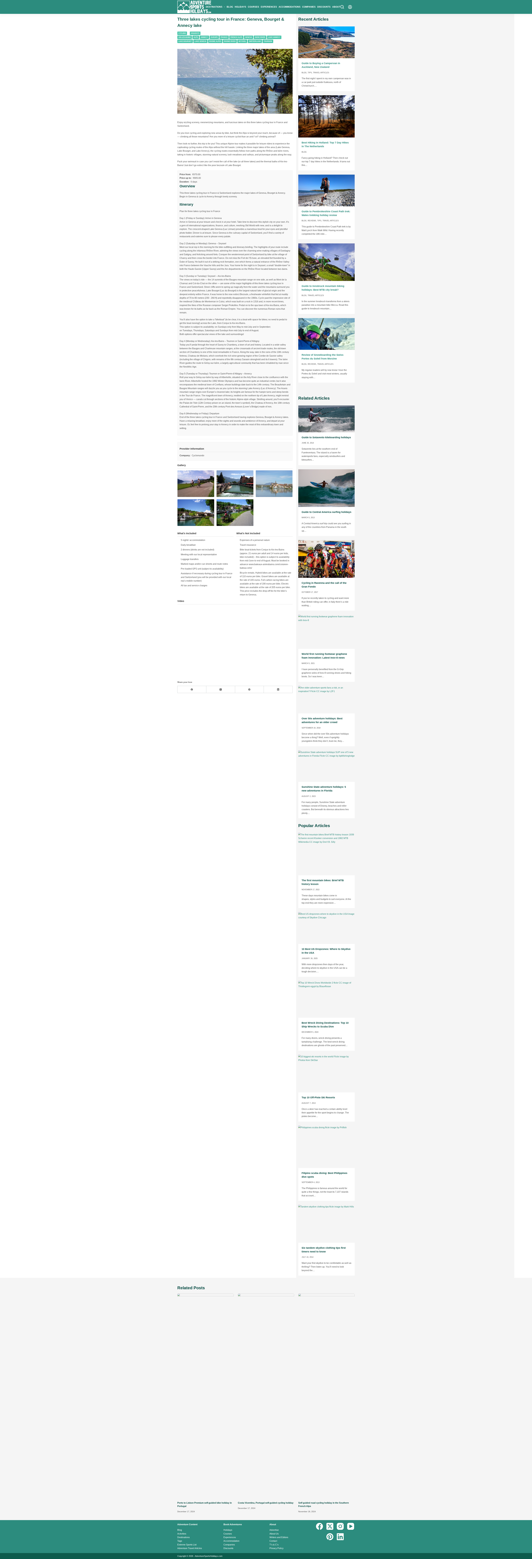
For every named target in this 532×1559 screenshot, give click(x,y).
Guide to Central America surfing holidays (326, 512)
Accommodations (289, 7)
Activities (195, 7)
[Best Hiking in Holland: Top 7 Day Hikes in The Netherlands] (326, 116)
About (336, 7)
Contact (273, 1541)
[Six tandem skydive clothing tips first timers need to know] (326, 1224)
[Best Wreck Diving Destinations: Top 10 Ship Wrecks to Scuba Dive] (326, 999)
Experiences (269, 7)
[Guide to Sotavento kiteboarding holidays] (326, 418)
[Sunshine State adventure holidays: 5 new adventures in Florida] (326, 766)
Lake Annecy (274, 37)
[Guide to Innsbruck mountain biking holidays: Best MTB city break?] (326, 262)
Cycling (182, 33)
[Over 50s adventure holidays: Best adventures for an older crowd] (326, 699)
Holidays (240, 7)
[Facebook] (191, 689)
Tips (310, 73)
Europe (214, 37)
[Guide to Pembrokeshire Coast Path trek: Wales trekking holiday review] (326, 190)
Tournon (268, 41)
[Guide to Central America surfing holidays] (326, 488)
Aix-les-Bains (184, 37)
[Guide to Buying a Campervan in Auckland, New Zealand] (326, 42)
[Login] (350, 7)
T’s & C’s (273, 1544)
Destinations (214, 7)
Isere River (260, 37)
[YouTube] (350, 1526)
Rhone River (230, 41)
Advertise (274, 1530)
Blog (230, 7)
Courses (253, 7)
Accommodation (231, 1541)
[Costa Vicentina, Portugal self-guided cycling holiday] (266, 1397)
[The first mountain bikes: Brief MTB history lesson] (326, 854)
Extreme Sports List (186, 1544)
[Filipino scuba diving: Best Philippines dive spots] (326, 1147)
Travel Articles (321, 73)
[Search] (342, 7)
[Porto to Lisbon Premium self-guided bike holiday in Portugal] (205, 1397)
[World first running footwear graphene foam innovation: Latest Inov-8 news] (326, 632)
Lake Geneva (200, 41)
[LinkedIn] (278, 689)
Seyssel (242, 41)
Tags (179, 1541)
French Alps (236, 37)
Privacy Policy (276, 1548)
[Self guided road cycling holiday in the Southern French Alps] (326, 1397)
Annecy (204, 37)
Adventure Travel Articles (189, 1548)
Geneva (248, 37)
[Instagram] (340, 1526)
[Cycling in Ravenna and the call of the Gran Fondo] (326, 559)
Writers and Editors (278, 1537)
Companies (309, 7)
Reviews (312, 221)
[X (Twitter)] (220, 689)
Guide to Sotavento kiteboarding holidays (326, 437)
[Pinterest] (249, 689)
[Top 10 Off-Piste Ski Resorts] (326, 1074)
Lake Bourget (185, 41)
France (224, 37)
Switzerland (255, 41)
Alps (196, 37)
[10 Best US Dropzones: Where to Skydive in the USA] (326, 928)
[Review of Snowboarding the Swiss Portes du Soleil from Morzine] (326, 334)
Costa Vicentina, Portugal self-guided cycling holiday (265, 1503)
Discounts (324, 7)
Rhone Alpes (215, 41)
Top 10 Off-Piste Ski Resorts (318, 1097)
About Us (274, 1534)
